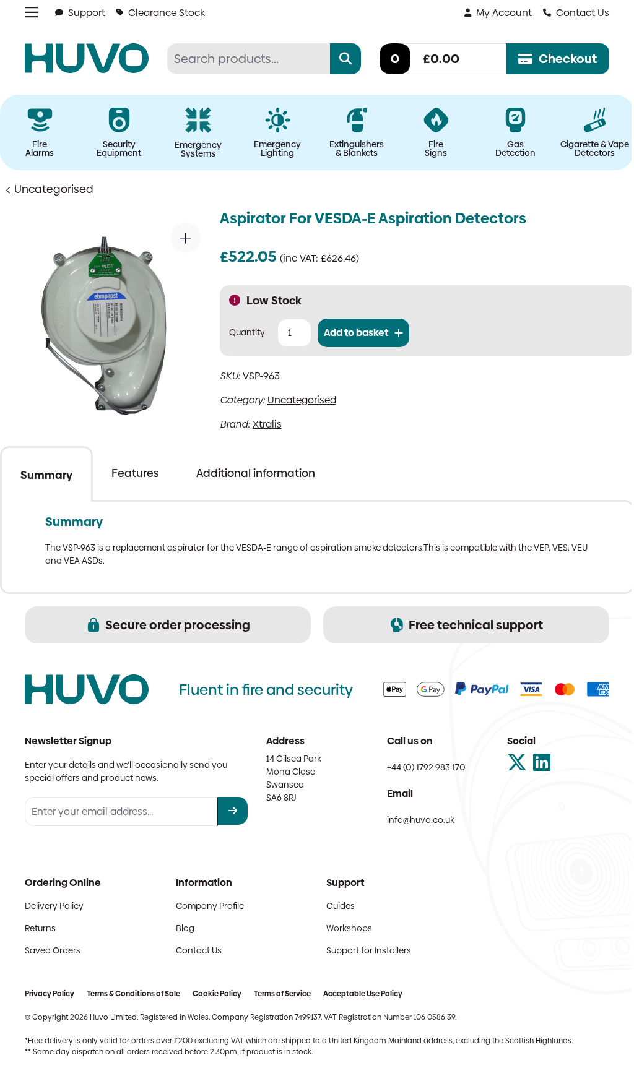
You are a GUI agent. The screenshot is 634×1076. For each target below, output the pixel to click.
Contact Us (582, 13)
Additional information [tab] (255, 473)
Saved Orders (52, 950)
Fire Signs (436, 148)
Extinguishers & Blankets (356, 148)
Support (86, 13)
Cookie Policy (217, 994)
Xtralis (267, 424)
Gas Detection (515, 148)
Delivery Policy (54, 906)
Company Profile (210, 906)
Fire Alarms (39, 148)
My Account (504, 13)
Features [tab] (135, 473)
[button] (185, 237)
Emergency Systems (198, 149)
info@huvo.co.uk (420, 820)
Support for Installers (368, 950)
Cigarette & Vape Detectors (594, 148)
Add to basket (356, 332)
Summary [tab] (46, 475)
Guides (340, 906)
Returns (40, 928)
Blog (185, 928)
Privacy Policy (49, 994)
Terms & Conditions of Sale (133, 994)
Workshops (349, 928)
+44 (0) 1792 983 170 (426, 767)
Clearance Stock (166, 13)
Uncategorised (53, 189)
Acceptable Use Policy (362, 994)
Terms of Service (282, 994)
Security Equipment (119, 148)
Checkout (568, 58)
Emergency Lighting (277, 148)
